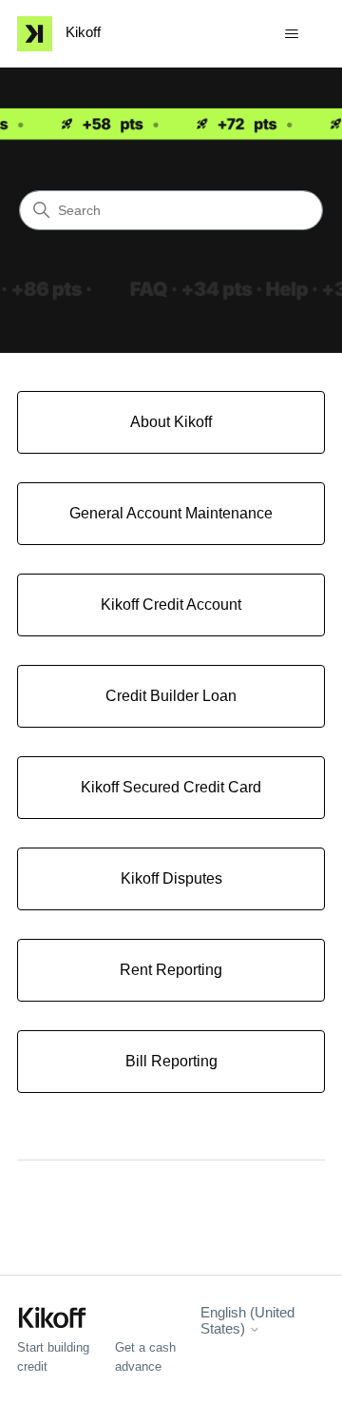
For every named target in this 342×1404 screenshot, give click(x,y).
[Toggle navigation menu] (291, 34)
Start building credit (53, 1357)
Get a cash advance (145, 1357)
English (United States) (247, 1320)
